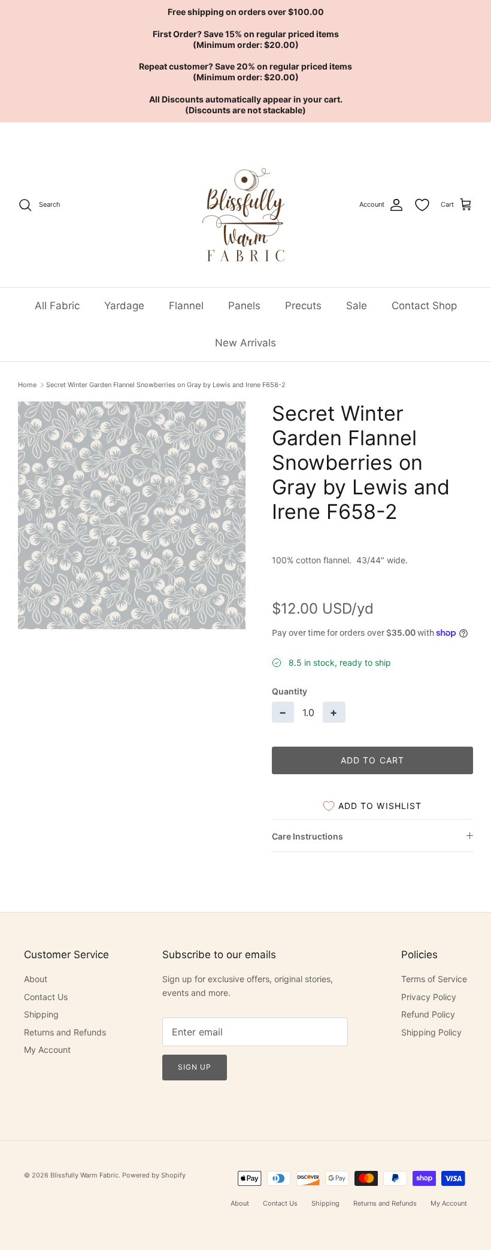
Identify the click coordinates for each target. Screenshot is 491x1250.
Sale (356, 306)
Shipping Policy (431, 1032)
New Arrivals (245, 343)
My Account (47, 1049)
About (35, 979)
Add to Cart (372, 760)
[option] (132, 515)
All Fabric (57, 306)
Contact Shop (424, 306)
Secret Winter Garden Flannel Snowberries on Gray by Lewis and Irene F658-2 (166, 385)
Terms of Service (434, 979)
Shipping (41, 1014)
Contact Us (46, 997)
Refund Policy (428, 1014)
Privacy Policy (428, 997)
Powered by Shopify (154, 1175)
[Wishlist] (422, 205)
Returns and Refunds (65, 1032)
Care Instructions (307, 836)
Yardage (124, 306)
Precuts (303, 306)
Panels (244, 306)
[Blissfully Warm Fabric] (245, 204)
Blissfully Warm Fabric (84, 1175)
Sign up (194, 1066)
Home (27, 385)
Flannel (186, 306)
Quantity (289, 691)
